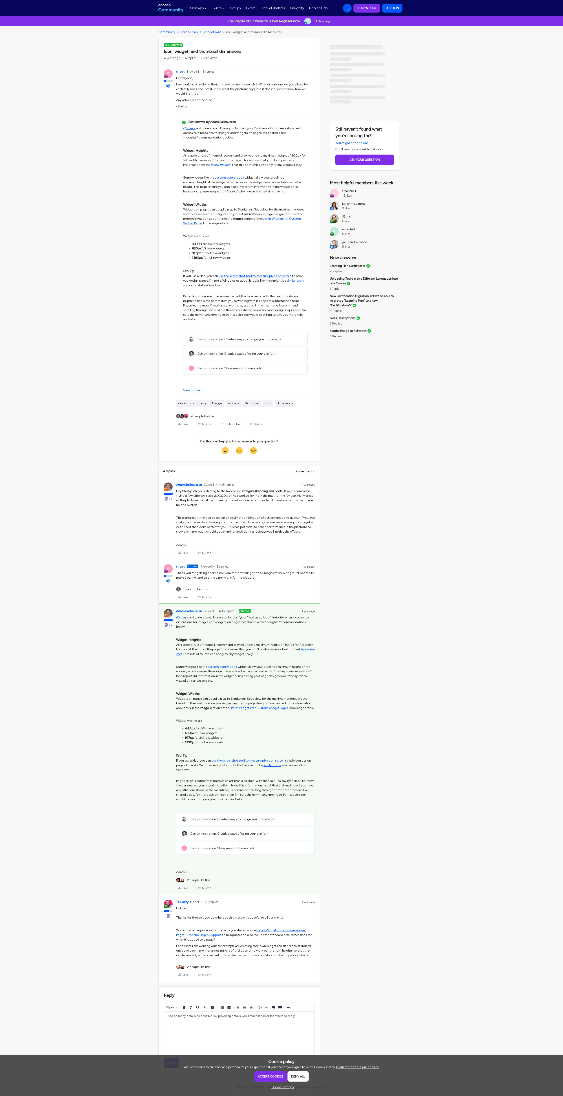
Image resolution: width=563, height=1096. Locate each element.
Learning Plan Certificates (348, 266)
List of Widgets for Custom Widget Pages (259, 708)
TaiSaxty (182, 902)
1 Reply (334, 289)
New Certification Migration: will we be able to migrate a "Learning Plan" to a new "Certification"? (362, 300)
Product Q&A (212, 32)
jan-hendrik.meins (354, 242)
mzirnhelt (348, 229)
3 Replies (336, 323)
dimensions (285, 403)
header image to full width (348, 331)
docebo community (192, 403)
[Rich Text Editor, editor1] (239, 1034)
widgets (233, 403)
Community (166, 32)
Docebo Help (318, 8)
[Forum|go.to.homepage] (171, 8)
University (297, 8)
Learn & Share (189, 32)
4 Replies (336, 271)
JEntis (346, 216)
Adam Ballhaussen (189, 485)
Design (217, 403)
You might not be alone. (352, 143)
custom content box (229, 177)
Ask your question (364, 160)
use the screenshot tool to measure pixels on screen (255, 276)
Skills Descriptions (343, 318)
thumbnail (252, 403)
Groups (235, 8)
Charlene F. (349, 191)
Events (251, 8)
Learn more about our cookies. (357, 1067)
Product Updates (273, 8)
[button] (366, 8)
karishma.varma (353, 204)
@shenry (189, 128)
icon (268, 403)
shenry (180, 72)
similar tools (295, 280)
